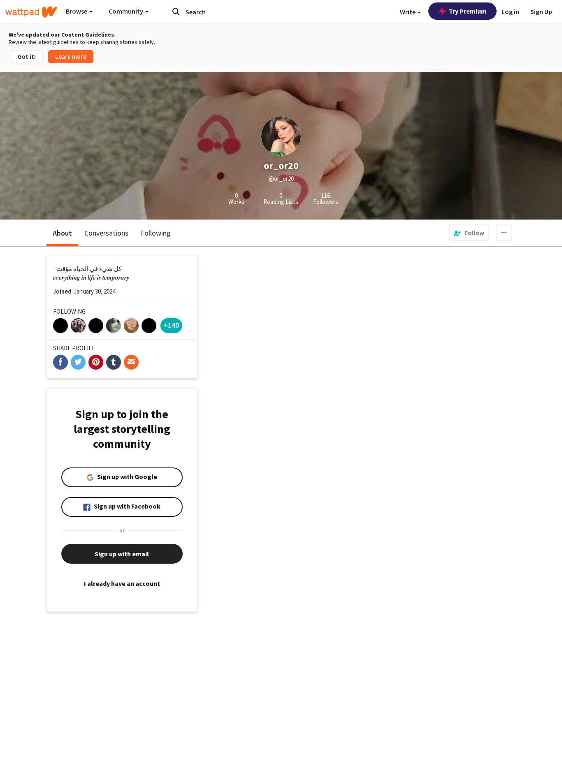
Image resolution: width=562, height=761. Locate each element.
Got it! (27, 56)
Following (156, 233)
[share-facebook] (60, 362)
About (62, 233)
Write (408, 12)
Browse (77, 11)
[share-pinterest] (95, 362)
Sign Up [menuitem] (541, 11)
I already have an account (122, 583)
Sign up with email (122, 554)
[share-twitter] (78, 362)
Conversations (106, 233)
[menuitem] (469, 232)
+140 (171, 325)
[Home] (31, 12)
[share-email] (131, 362)
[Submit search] (176, 11)
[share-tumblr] (113, 362)
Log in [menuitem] (510, 11)
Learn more (70, 56)
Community (126, 11)
